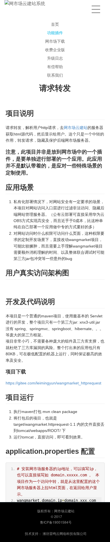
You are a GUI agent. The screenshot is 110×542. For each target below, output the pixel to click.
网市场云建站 (75, 127)
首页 (55, 24)
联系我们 (55, 75)
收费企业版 (55, 49)
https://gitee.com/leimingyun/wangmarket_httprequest (53, 383)
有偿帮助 (55, 66)
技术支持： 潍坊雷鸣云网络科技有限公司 (56, 533)
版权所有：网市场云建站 (55, 510)
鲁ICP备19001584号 (56, 522)
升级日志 (55, 58)
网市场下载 (55, 41)
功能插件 (55, 32)
